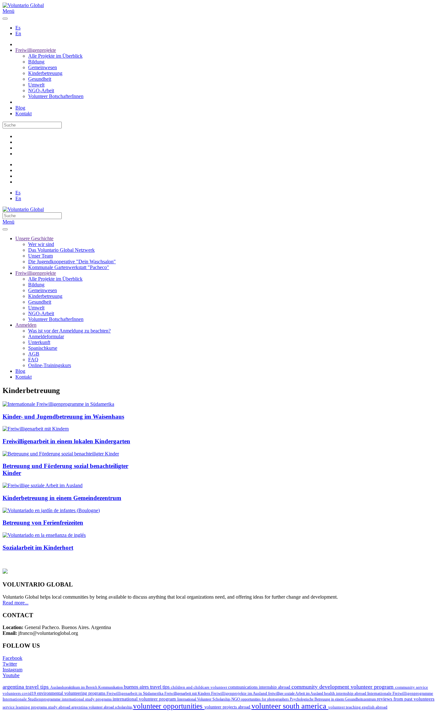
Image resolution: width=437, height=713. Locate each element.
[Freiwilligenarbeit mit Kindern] (36, 428)
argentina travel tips (26, 687)
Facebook (12, 658)
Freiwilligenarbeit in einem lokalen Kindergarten (66, 441)
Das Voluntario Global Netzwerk (61, 250)
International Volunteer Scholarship (204, 699)
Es (17, 27)
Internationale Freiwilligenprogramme (400, 693)
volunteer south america (289, 706)
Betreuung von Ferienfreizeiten (43, 522)
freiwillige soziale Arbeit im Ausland (296, 693)
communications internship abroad (259, 687)
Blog (20, 108)
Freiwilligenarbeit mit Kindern (187, 693)
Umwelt (36, 84)
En (18, 33)
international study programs (87, 699)
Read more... (15, 602)
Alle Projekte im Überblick (55, 56)
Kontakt (23, 113)
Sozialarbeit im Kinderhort (38, 547)
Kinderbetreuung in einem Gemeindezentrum (62, 498)
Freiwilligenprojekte (35, 50)
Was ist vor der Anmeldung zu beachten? (69, 330)
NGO (236, 699)
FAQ (33, 359)
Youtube (11, 675)
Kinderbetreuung (45, 73)
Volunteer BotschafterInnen (55, 96)
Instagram (12, 669)
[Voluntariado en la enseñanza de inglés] (44, 535)
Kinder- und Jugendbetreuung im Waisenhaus (63, 416)
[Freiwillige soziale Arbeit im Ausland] (43, 485)
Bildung (36, 61)
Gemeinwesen (42, 67)
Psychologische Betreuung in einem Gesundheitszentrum (333, 699)
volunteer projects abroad (227, 706)
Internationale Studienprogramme (32, 699)
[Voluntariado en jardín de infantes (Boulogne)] (51, 510)
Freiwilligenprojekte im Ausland (239, 693)
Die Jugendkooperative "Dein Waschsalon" (72, 261)
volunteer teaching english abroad (357, 707)
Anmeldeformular (46, 336)
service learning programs (25, 707)
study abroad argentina (68, 707)
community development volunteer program (343, 687)
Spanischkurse (42, 348)
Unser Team (40, 255)
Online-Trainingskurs (49, 365)
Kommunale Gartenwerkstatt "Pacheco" (68, 267)
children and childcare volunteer (199, 687)
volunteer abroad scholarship (111, 707)
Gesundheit (39, 79)
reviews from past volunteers (405, 698)
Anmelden (25, 325)
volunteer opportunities (168, 706)
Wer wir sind (41, 244)
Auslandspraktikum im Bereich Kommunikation (87, 687)
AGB (33, 353)
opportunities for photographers (265, 699)
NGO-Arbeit (41, 90)
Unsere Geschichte (34, 238)
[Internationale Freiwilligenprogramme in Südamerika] (58, 404)
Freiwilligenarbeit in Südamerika (135, 693)
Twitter (10, 664)
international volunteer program (145, 698)
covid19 (29, 693)
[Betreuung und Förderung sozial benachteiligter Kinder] (61, 453)
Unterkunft (39, 342)
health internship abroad (345, 693)
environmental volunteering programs (72, 693)
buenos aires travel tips (147, 687)
